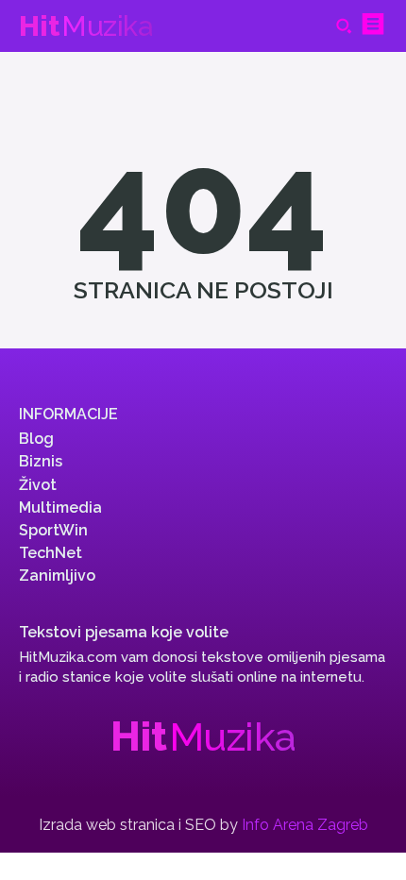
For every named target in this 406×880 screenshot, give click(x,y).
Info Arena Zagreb (305, 825)
